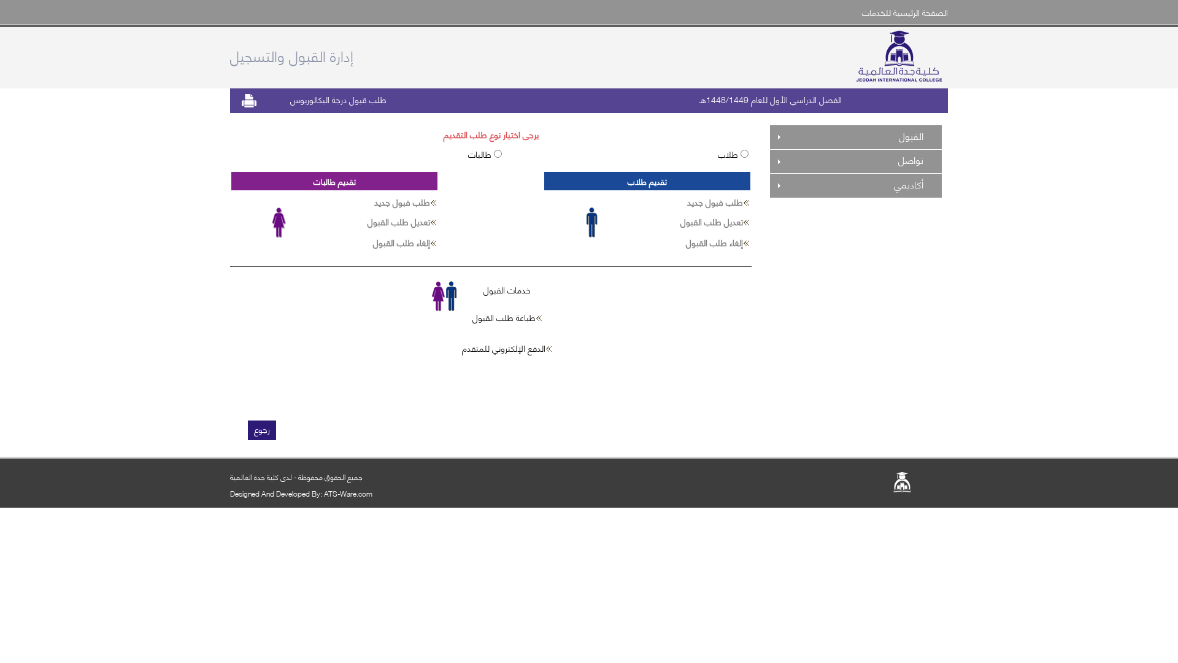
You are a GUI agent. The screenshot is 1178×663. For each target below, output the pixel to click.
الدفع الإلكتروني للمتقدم (503, 347)
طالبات (481, 153)
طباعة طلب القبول (504, 317)
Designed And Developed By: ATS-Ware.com (301, 493)
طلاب (729, 153)
